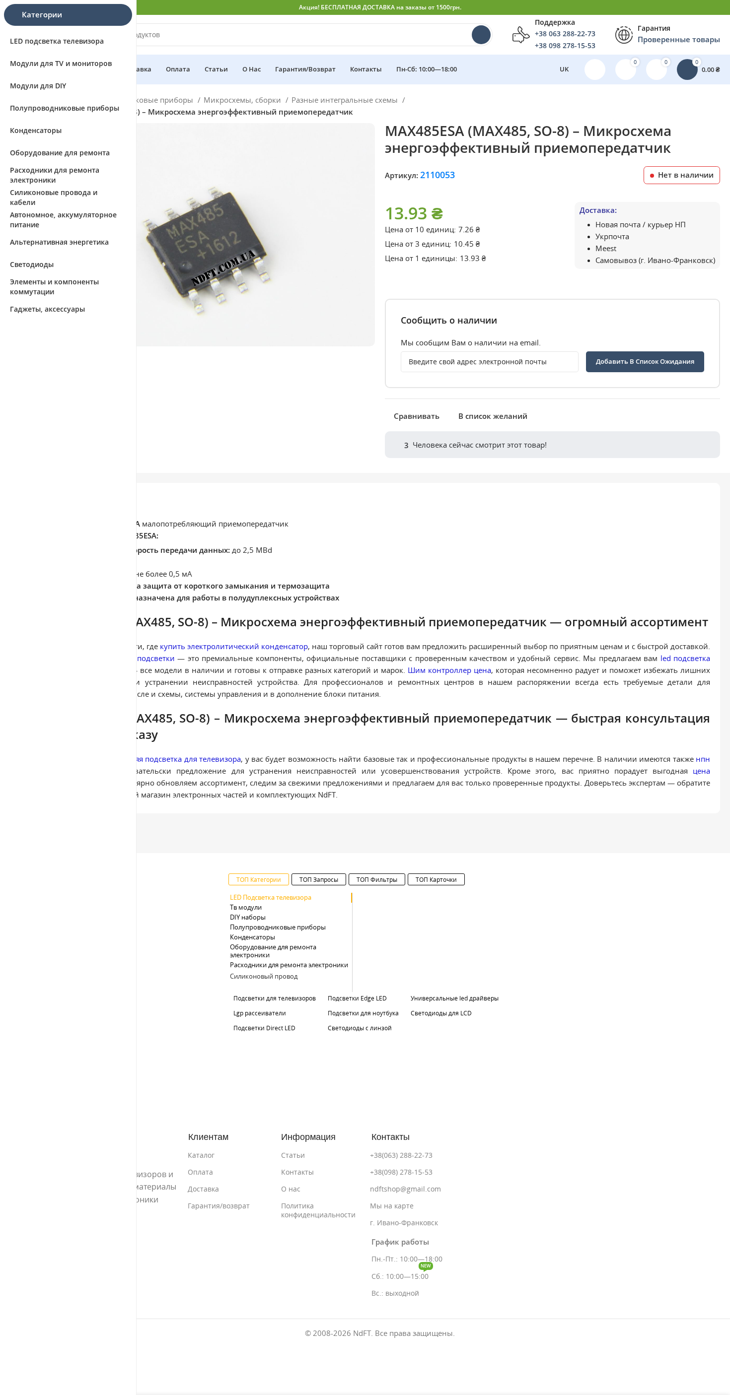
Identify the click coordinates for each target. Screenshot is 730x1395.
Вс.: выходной (395, 1293)
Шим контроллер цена (449, 670)
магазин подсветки (139, 658)
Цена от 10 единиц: (420, 229)
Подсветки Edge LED (357, 998)
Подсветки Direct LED (264, 1028)
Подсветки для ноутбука (363, 1013)
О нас (290, 1189)
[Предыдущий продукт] (697, 107)
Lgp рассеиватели (259, 1013)
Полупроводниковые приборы (137, 100)
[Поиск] (481, 34)
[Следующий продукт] (717, 107)
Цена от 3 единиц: (418, 244)
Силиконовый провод (263, 976)
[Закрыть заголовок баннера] (717, 7)
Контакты (297, 1172)
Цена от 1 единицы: (421, 258)
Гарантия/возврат (219, 1206)
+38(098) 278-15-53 (401, 1172)
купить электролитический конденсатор (234, 646)
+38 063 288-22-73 (565, 34)
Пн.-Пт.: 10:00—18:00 (406, 1259)
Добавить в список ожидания (645, 361)
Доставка (203, 1189)
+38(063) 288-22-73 (401, 1155)
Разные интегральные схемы (346, 100)
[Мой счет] (595, 69)
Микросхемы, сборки (243, 100)
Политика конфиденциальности (318, 1210)
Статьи (293, 1155)
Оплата (200, 1172)
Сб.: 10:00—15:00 (401, 1274)
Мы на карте (392, 1206)
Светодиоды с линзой (360, 1028)
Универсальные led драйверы (455, 998)
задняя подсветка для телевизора (179, 759)
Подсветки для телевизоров (274, 998)
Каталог (201, 1155)
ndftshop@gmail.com (405, 1189)
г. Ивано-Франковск (404, 1223)
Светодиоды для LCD (441, 1013)
